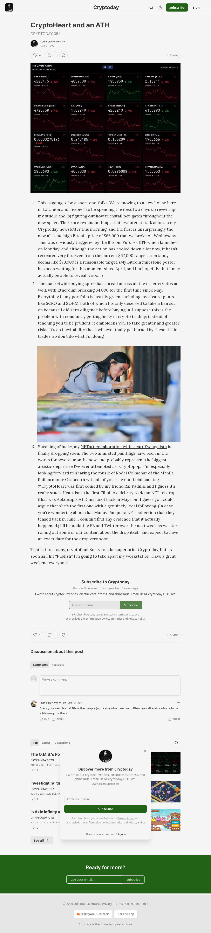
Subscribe (177, 7)
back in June (64, 519)
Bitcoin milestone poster (151, 262)
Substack (85, 924)
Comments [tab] (40, 665)
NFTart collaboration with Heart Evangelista (124, 446)
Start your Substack (95, 914)
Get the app (125, 914)
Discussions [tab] (62, 743)
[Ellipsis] (178, 702)
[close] (145, 751)
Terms (118, 904)
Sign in (198, 7)
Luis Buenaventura (52, 41)
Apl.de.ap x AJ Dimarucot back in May (93, 499)
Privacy (107, 904)
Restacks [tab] (58, 665)
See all (39, 840)
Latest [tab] (46, 743)
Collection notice (136, 904)
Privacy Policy (136, 822)
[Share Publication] (160, 7)
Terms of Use (125, 818)
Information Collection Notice (104, 822)
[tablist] (48, 665)
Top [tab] (35, 743)
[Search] (151, 7)
